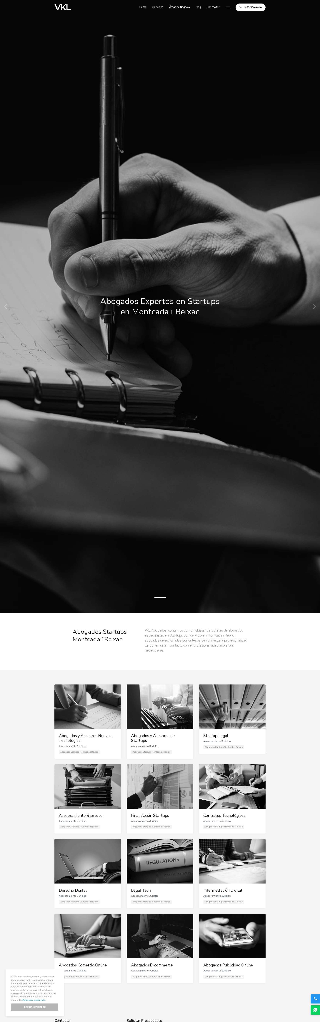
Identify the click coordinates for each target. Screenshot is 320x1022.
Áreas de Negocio (179, 7)
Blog (198, 7)
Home (142, 7)
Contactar (213, 7)
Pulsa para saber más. (34, 1000)
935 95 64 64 (253, 7)
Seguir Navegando (35, 1007)
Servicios (157, 7)
